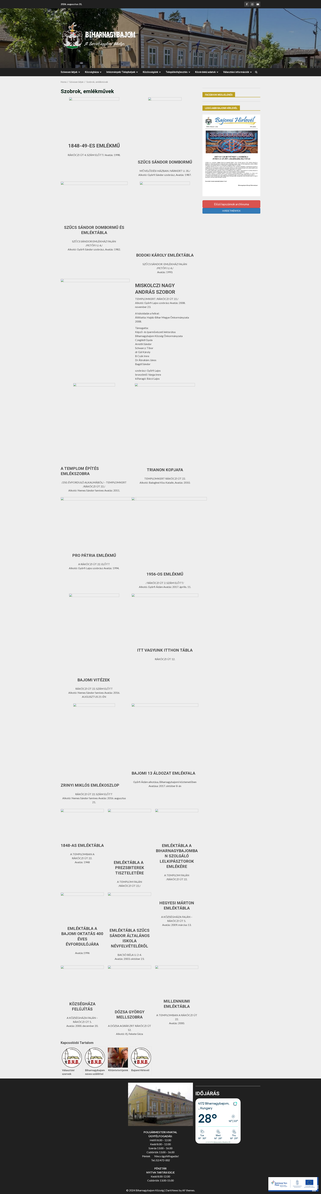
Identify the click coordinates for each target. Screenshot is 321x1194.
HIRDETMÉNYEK (231, 210)
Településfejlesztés (177, 72)
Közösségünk (150, 72)
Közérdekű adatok (205, 72)
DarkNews (172, 1190)
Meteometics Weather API (222, 1142)
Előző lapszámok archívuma (231, 204)
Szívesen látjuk (69, 72)
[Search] (256, 72)
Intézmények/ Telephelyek (120, 72)
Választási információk (236, 72)
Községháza (92, 72)
